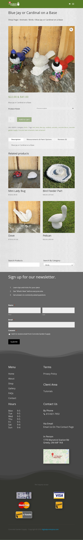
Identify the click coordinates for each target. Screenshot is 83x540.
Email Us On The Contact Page (58, 427)
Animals (23, 19)
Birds (31, 19)
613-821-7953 (52, 413)
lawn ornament (40, 130)
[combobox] (59, 264)
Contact (12, 398)
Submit (14, 341)
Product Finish (14, 109)
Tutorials (48, 391)
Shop (10, 383)
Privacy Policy (50, 373)
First (9, 315)
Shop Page (13, 19)
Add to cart (24, 119)
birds (37, 127)
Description (16, 139)
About (11, 378)
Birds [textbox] (58, 265)
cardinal (48, 127)
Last (43, 315)
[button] (71, 29)
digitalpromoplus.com (50, 529)
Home (11, 373)
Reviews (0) (62, 139)
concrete (54, 127)
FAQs (10, 393)
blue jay (42, 127)
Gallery (11, 388)
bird (34, 127)
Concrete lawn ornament (26, 130)
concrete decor (63, 127)
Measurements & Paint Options (39, 139)
